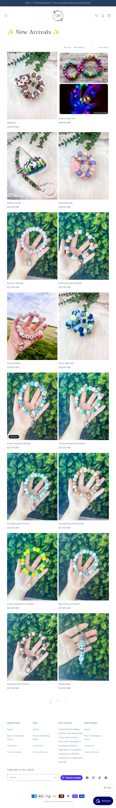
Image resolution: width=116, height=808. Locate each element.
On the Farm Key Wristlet (19, 443)
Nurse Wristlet (14, 363)
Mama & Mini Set (67, 118)
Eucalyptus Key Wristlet (18, 524)
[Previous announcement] (5, 3)
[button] (6, 16)
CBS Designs (53, 801)
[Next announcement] (110, 3)
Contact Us (12, 745)
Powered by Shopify (65, 801)
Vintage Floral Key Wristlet (71, 524)
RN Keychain (65, 684)
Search (10, 729)
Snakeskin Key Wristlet (18, 684)
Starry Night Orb (66, 363)
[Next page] (66, 701)
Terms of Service (14, 752)
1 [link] (50, 700)
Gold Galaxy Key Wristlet (70, 283)
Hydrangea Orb (66, 203)
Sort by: (67, 47)
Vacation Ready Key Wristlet (72, 443)
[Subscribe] (55, 777)
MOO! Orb (11, 123)
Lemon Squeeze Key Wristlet (20, 604)
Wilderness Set (14, 203)
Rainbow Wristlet (15, 283)
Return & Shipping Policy (15, 737)
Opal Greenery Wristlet (69, 604)
